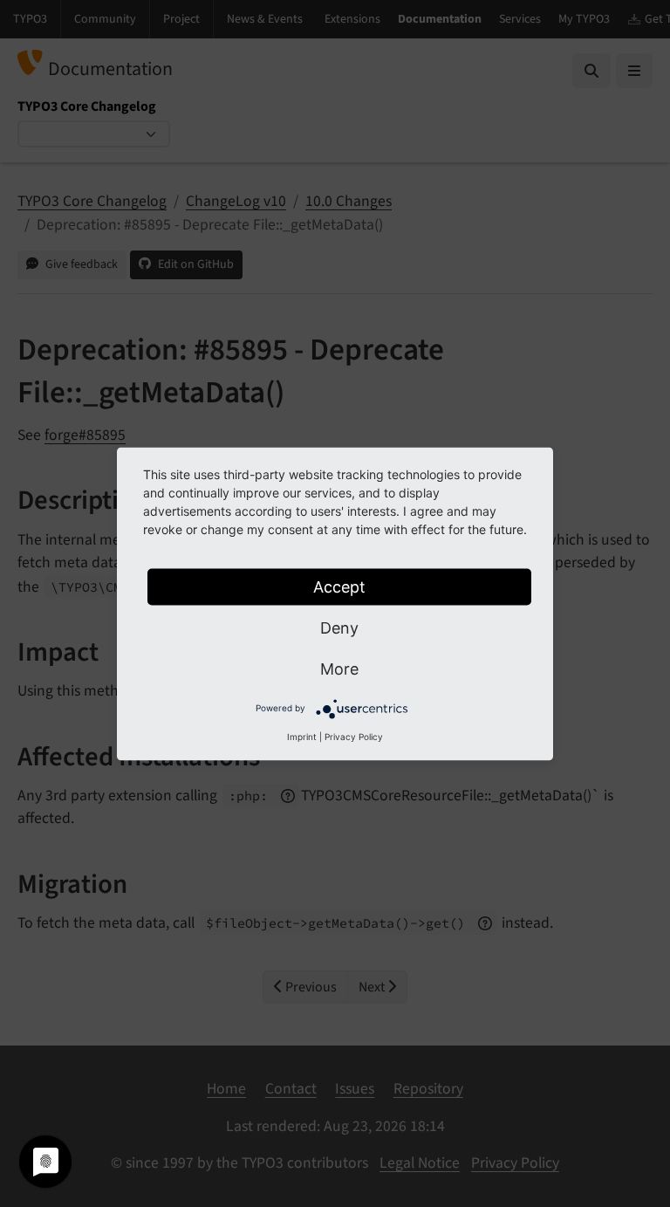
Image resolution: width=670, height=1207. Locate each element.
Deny (339, 627)
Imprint (302, 735)
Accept (339, 586)
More (339, 668)
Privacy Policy (354, 735)
